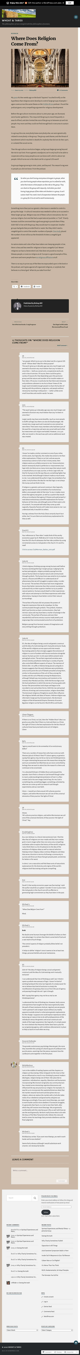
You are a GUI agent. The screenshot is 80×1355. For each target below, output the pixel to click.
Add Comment (62, 345)
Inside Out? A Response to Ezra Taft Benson (56, 1255)
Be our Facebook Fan (14, 1293)
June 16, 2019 (19, 90)
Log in (46, 1301)
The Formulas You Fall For (50, 1275)
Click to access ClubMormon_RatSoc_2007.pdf (38, 549)
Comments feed (49, 1311)
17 (63, 90)
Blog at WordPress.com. (10, 1350)
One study (57, 231)
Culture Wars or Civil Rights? (51, 1260)
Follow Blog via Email (49, 1196)
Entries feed (48, 1306)
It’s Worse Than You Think (50, 1265)
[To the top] (76, 1343)
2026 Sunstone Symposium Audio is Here (55, 1250)
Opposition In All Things (50, 1245)
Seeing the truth (22, 1248)
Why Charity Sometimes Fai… (27, 1254)
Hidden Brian (48, 104)
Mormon (14, 33)
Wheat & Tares (12, 20)
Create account (48, 1297)
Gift (69, 3)
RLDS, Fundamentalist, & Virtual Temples (55, 1270)
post (15, 98)
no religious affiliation (44, 257)
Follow (46, 1212)
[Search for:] (22, 1198)
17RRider (14, 1283)
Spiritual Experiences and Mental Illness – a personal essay (56, 1230)
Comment (61, 1181)
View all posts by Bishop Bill (33, 306)
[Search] (35, 1198)
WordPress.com (49, 1316)
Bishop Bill (32, 90)
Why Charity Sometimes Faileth (52, 1241)
